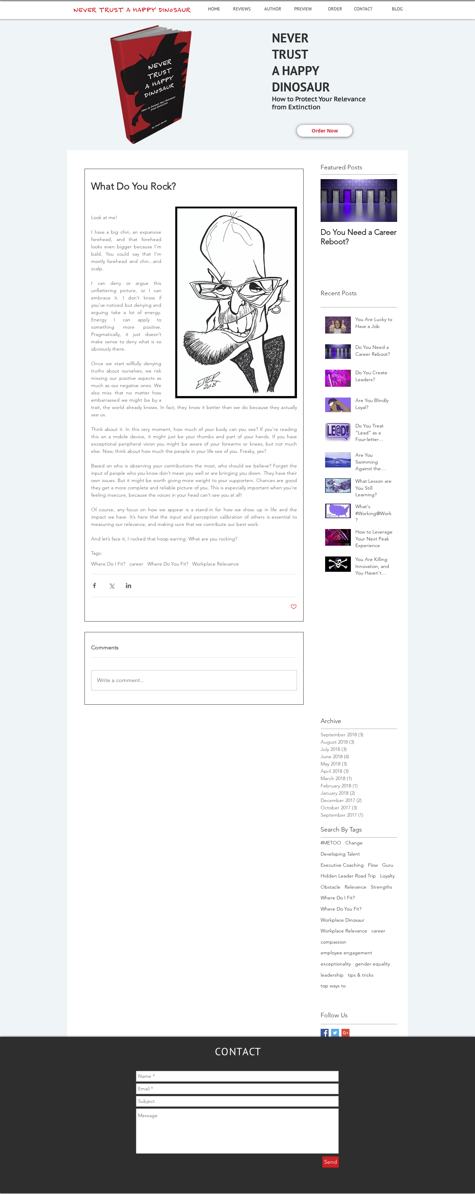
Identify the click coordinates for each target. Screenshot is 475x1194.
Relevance (356, 887)
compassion (333, 942)
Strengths (381, 887)
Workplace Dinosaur (342, 920)
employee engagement (346, 952)
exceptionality (336, 964)
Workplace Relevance (215, 564)
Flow (373, 865)
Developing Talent (340, 854)
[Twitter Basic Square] (335, 1033)
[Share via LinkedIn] (128, 585)
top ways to (333, 986)
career (136, 564)
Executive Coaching (342, 865)
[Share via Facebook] (94, 585)
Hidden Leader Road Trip (348, 876)
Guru (387, 865)
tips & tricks (360, 975)
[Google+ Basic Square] (345, 1033)
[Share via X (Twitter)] (111, 585)
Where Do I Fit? (108, 564)
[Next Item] (386, 200)
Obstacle (330, 887)
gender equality (372, 964)
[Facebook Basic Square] (325, 1033)
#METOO (331, 843)
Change (354, 843)
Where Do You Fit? (167, 564)
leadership (332, 975)
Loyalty (387, 876)
